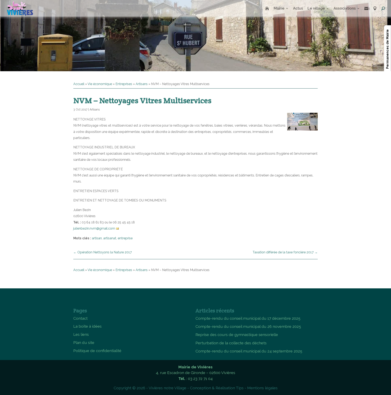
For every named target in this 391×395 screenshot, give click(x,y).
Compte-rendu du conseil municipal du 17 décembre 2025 (248, 318)
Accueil (78, 84)
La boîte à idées (87, 326)
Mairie (279, 8)
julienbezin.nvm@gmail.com (94, 228)
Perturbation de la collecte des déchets (231, 343)
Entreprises (123, 84)
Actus (298, 8)
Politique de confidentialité (97, 350)
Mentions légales (262, 388)
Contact (80, 318)
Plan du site (83, 342)
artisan (97, 238)
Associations (345, 8)
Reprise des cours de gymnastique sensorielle (237, 334)
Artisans (142, 84)
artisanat (109, 238)
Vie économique (100, 84)
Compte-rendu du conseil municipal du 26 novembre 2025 (248, 326)
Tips (240, 388)
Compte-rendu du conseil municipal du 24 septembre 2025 (249, 351)
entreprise (125, 238)
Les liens (81, 334)
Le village (316, 8)
